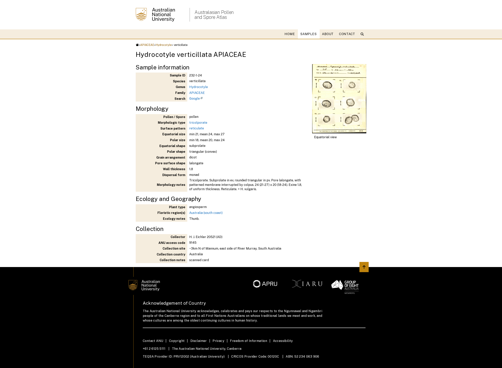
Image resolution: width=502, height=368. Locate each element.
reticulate (196, 128)
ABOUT (328, 34)
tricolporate (198, 122)
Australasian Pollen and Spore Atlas (214, 14)
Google (194, 98)
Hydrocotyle (164, 44)
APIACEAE (147, 44)
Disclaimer (198, 341)
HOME (290, 34)
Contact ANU (153, 341)
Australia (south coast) (206, 213)
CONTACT (347, 34)
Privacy (218, 341)
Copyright (177, 341)
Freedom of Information (248, 341)
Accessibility (283, 341)
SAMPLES (308, 34)
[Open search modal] (363, 34)
